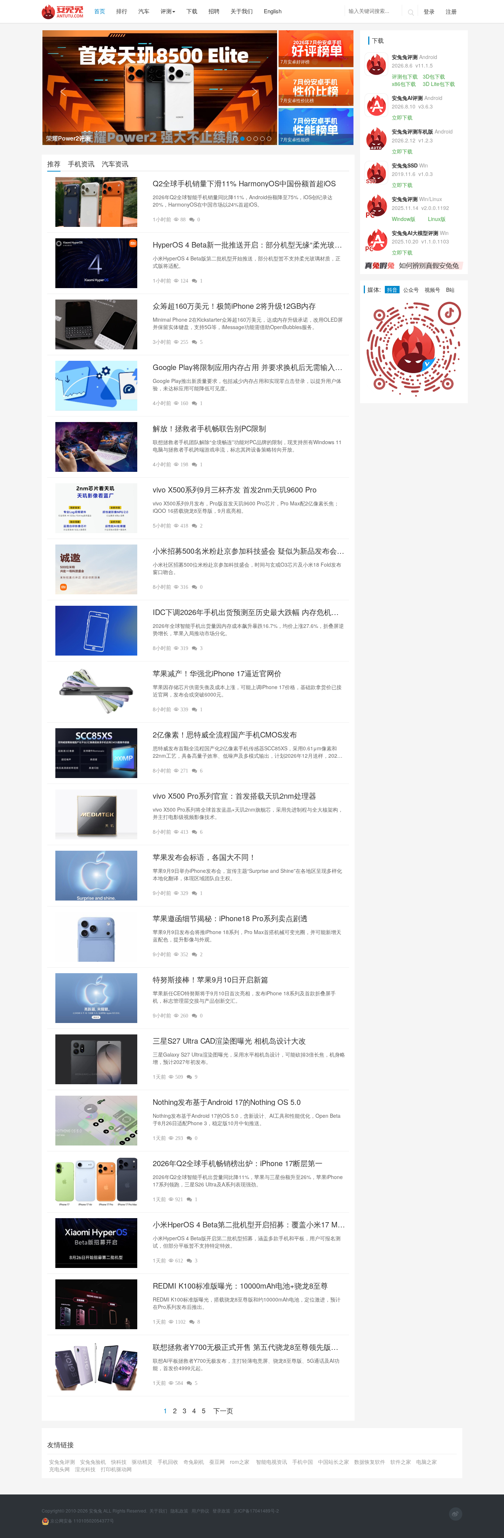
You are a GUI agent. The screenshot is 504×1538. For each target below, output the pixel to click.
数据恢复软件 (369, 1461)
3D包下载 (434, 76)
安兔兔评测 (62, 1461)
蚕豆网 (217, 1461)
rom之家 (240, 1461)
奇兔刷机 (193, 1461)
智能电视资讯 (271, 1461)
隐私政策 (179, 1510)
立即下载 (402, 117)
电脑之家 (426, 1461)
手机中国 (302, 1461)
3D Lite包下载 (439, 83)
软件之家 (400, 1461)
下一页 (223, 1410)
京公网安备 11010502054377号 (81, 1520)
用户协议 (200, 1510)
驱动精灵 (142, 1461)
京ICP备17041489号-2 (256, 1510)
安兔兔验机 (93, 1461)
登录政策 (222, 1510)
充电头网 (59, 1469)
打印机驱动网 (116, 1469)
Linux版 (437, 218)
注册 (451, 11)
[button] (59, 87)
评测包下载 (405, 76)
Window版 (403, 218)
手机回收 (168, 1461)
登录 (429, 11)
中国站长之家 (333, 1461)
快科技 (119, 1461)
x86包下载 (404, 83)
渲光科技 (85, 1469)
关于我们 (158, 1510)
